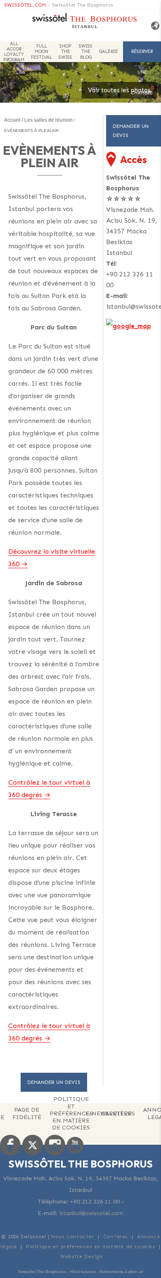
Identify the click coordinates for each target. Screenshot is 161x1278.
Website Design (81, 1256)
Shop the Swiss (65, 51)
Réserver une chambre (142, 55)
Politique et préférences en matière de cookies (71, 1113)
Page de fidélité (26, 1113)
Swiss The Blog (85, 51)
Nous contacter (72, 1237)
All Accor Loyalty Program (13, 51)
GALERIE (108, 51)
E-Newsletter (108, 1113)
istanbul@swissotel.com (91, 1213)
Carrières (115, 1237)
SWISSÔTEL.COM (25, 5)
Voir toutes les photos (119, 90)
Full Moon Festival (41, 51)
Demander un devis (53, 1082)
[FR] (153, 25)
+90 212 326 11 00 (129, 279)
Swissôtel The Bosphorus (82, 5)
